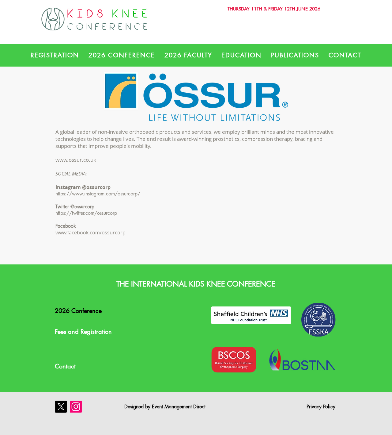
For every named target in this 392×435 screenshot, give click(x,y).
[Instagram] (76, 407)
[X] (61, 407)
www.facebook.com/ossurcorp (90, 232)
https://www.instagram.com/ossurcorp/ (98, 194)
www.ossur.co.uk (75, 159)
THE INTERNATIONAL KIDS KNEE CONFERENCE (195, 284)
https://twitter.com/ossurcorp (87, 213)
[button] (55, 55)
